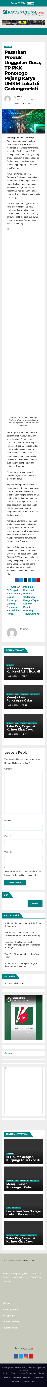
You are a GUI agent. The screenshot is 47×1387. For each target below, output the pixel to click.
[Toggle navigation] (42, 31)
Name (7, 821)
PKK (24, 104)
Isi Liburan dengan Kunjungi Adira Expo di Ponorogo (23, 671)
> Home (6, 1303)
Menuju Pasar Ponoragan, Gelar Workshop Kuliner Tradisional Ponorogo (22, 702)
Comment (9, 769)
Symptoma (9, 1053)
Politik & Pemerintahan (27, 1373)
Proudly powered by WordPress (14, 1368)
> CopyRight (9, 1315)
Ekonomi (8, 46)
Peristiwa (25, 1382)
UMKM (29, 104)
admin (19, 97)
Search (35, 903)
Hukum (41, 1373)
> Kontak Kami (10, 1328)
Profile (5, 1373)
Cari (6, 895)
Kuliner (23, 723)
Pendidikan (24, 694)
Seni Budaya (34, 694)
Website (8, 852)
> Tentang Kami (10, 1309)
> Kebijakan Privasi (12, 1322)
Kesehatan (27, 1377)
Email (7, 836)
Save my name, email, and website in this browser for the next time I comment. (22, 873)
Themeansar (23, 1370)
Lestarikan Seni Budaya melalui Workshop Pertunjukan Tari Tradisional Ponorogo (22, 945)
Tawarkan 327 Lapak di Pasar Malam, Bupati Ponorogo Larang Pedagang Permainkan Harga (14, 600)
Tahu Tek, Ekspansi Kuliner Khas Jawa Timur (20, 729)
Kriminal (7, 1377)
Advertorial (16, 1382)
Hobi (16, 694)
